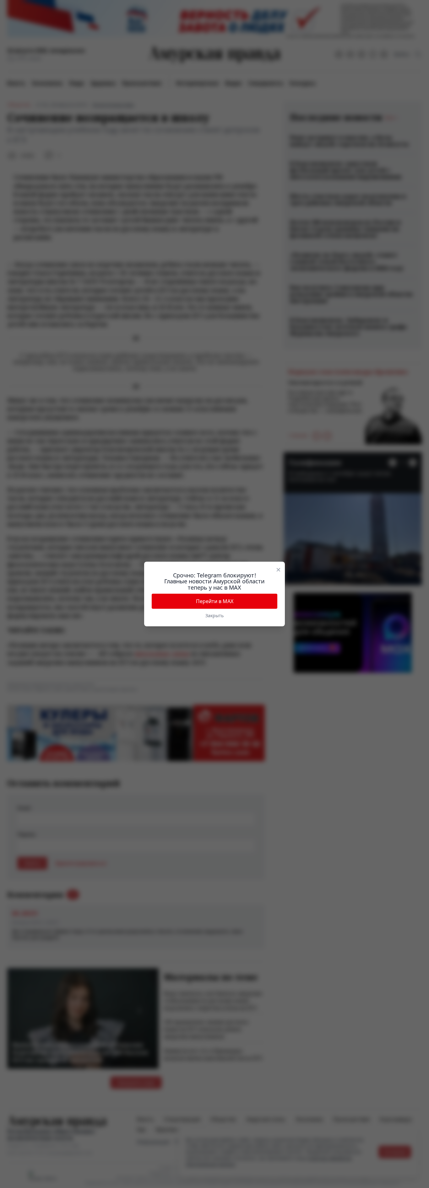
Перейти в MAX (214, 601)
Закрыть (214, 615)
